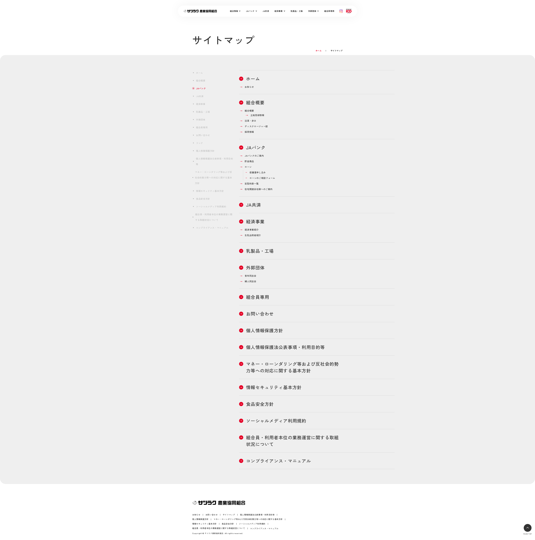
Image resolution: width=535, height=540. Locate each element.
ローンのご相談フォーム (262, 178)
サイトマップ (229, 514)
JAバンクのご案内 (254, 155)
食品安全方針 (203, 198)
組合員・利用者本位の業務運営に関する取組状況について (213, 217)
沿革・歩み (250, 120)
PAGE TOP (527, 534)
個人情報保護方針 (205, 150)
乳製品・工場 (297, 11)
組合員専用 (329, 11)
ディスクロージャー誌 (256, 126)
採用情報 (249, 131)
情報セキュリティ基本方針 (210, 191)
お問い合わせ (203, 135)
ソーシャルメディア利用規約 (211, 206)
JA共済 (265, 11)
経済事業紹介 (252, 229)
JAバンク (201, 88)
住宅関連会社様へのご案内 (259, 189)
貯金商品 (249, 161)
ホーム (199, 72)
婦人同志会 (250, 281)
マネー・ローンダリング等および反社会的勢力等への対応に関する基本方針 (213, 177)
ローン (248, 166)
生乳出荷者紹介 (253, 235)
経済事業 (200, 104)
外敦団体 (200, 119)
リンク (199, 143)
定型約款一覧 (252, 183)
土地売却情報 (257, 115)
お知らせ (249, 86)
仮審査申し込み (258, 172)
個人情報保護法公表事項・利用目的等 (214, 161)
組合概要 (200, 80)
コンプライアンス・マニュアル (212, 227)
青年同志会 (250, 275)
